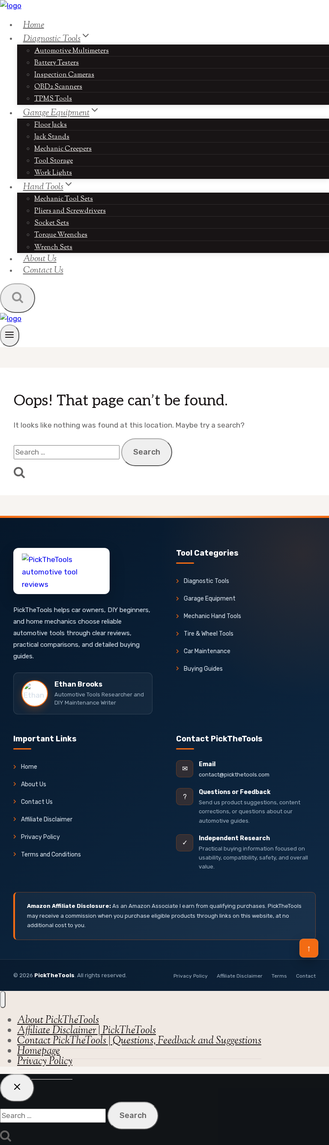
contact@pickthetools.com (234, 774)
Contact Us (43, 270)
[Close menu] (3, 999)
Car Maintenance (207, 651)
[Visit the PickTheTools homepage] (61, 571)
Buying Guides (203, 668)
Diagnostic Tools (206, 581)
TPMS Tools (53, 99)
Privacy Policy (40, 837)
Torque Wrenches (60, 235)
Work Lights (53, 173)
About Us (33, 784)
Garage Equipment (210, 598)
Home (33, 24)
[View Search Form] (17, 298)
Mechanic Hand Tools (212, 616)
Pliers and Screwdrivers (70, 211)
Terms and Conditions (51, 854)
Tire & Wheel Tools (208, 633)
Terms (279, 976)
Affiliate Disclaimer (46, 819)
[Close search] (17, 1088)
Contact (306, 976)
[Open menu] (9, 335)
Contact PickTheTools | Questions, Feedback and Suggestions (139, 1041)
